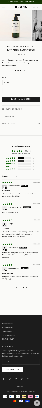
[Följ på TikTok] (22, 379)
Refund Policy (7, 327)
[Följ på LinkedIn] (28, 379)
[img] (7, 182)
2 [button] (20, 287)
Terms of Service (8, 335)
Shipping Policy (8, 331)
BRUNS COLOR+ (8, 339)
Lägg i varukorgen (21, 99)
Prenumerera (12, 369)
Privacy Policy (7, 324)
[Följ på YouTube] (15, 379)
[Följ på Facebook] (3, 379)
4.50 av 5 (27, 151)
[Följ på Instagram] (9, 379)
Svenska (19, 386)
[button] (11, 158)
